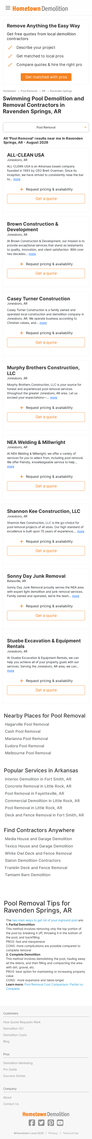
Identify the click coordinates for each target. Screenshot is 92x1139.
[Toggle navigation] (7, 8)
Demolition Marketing (18, 1063)
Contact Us (11, 1104)
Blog (6, 1041)
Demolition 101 (13, 1028)
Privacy (53, 1133)
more (16, 179)
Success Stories (14, 1076)
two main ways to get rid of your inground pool (44, 920)
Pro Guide (10, 1069)
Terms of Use (71, 1133)
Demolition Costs (15, 1035)
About (7, 1097)
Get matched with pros (46, 77)
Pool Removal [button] (46, 127)
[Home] (40, 8)
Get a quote (46, 198)
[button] (32, 1122)
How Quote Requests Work (22, 1022)
